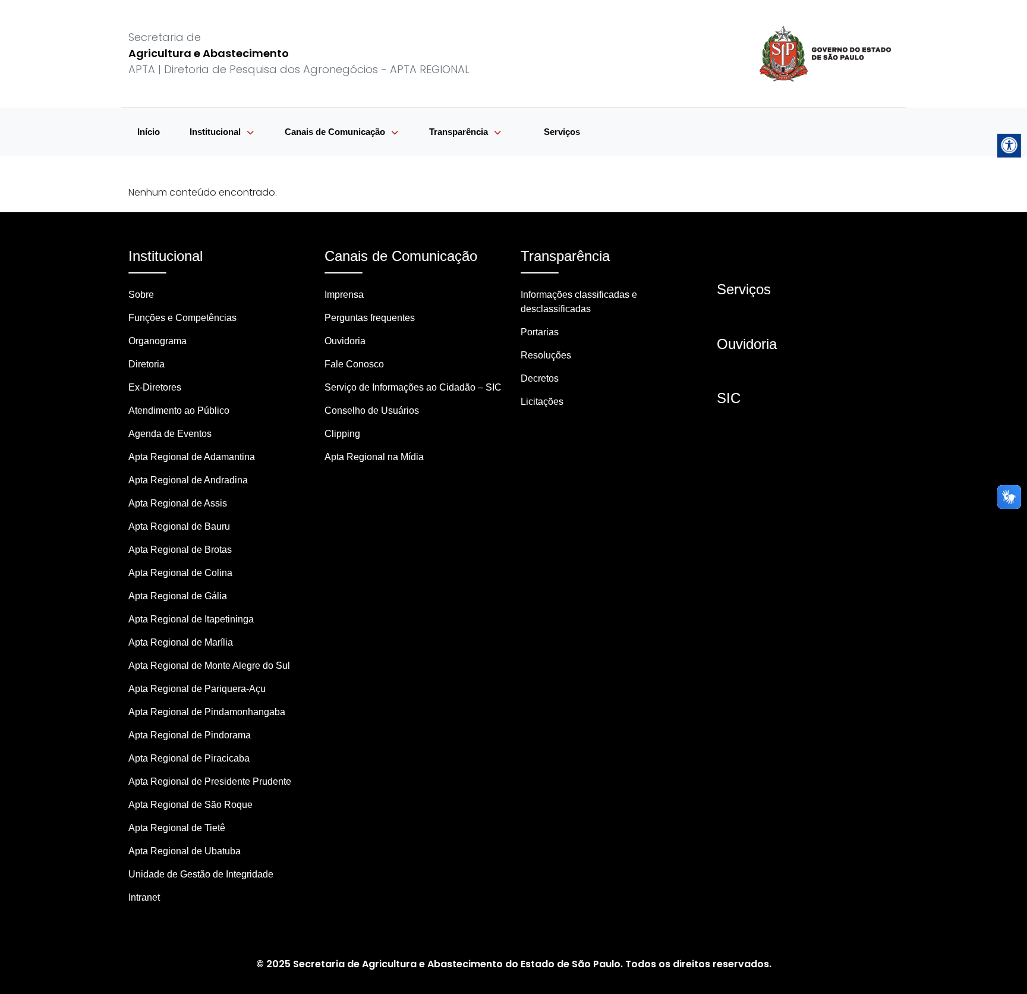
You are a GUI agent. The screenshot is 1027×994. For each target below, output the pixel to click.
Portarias (540, 332)
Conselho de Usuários (372, 410)
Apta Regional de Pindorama (189, 735)
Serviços (562, 132)
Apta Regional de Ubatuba (184, 851)
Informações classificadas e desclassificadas (579, 302)
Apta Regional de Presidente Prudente (209, 781)
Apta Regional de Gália (177, 596)
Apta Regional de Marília (180, 642)
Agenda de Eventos (170, 434)
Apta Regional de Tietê (176, 828)
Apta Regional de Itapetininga (191, 619)
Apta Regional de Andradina (188, 480)
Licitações (542, 402)
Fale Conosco (354, 364)
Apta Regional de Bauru (179, 526)
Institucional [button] (216, 132)
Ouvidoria (345, 341)
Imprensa (344, 295)
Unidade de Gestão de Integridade (200, 874)
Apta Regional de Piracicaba (189, 758)
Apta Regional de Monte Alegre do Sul (209, 665)
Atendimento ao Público (178, 410)
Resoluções (546, 355)
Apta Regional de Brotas (180, 550)
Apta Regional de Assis (177, 503)
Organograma (157, 341)
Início (148, 132)
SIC (729, 398)
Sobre (141, 295)
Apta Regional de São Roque (190, 805)
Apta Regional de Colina (180, 573)
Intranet (144, 897)
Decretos (540, 378)
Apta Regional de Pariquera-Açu (197, 689)
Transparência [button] (459, 132)
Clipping (342, 434)
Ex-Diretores (154, 387)
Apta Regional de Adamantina (191, 457)
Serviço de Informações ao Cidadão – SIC (413, 387)
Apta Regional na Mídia (374, 457)
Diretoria (146, 364)
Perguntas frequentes (370, 318)
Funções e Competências (182, 318)
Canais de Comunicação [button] (336, 132)
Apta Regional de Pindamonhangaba (206, 712)
